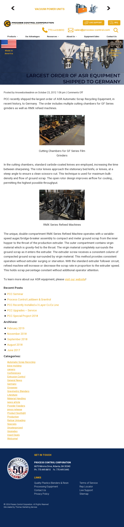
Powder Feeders (16, 405)
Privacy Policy (41, 493)
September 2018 (17, 339)
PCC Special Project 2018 (22, 315)
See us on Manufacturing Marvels (115, 52)
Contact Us (40, 490)
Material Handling (16, 398)
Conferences (14, 373)
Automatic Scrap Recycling (21, 362)
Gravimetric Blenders (18, 391)
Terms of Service (89, 482)
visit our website (75, 279)
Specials (11, 424)
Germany (11, 384)
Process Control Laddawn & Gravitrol (29, 299)
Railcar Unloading (16, 420)
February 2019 (15, 328)
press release (14, 409)
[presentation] (14, 9)
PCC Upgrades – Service (22, 310)
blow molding (14, 365)
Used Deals (13, 435)
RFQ (116, 23)
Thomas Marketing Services (26, 507)
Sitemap (84, 493)
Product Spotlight (16, 413)
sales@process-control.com (92, 30)
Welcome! (12, 438)
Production (13, 416)
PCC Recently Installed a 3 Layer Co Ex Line (33, 305)
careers (11, 369)
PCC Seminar (15, 294)
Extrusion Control (16, 376)
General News (14, 380)
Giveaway (12, 387)
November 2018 (17, 333)
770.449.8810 (56, 30)
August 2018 (15, 344)
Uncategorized (15, 427)
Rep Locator (86, 486)
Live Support (95, 23)
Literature (12, 394)
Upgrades (12, 431)
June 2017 (13, 350)
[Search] (116, 30)
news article (13, 402)
